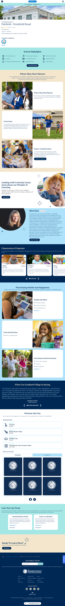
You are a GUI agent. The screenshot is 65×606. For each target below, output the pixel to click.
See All (3, 45)
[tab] (17, 455)
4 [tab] (34, 278)
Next (63, 12)
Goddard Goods (30, 582)
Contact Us (29, 580)
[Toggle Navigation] (63, 1)
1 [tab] (29, 278)
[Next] (40, 4)
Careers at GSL (30, 576)
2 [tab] (30, 278)
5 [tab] (35, 278)
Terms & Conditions (38, 597)
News (38, 576)
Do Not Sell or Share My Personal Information (32, 599)
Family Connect (40, 578)
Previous (2, 12)
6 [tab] (34, 405)
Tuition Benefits (40, 582)
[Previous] (25, 4)
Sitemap (39, 580)
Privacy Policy (29, 597)
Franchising (20, 582)
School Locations (21, 578)
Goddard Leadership (31, 578)
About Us (20, 576)
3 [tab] (32, 278)
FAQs (19, 580)
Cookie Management (48, 597)
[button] (32, 425)
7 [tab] (36, 405)
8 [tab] (37, 405)
